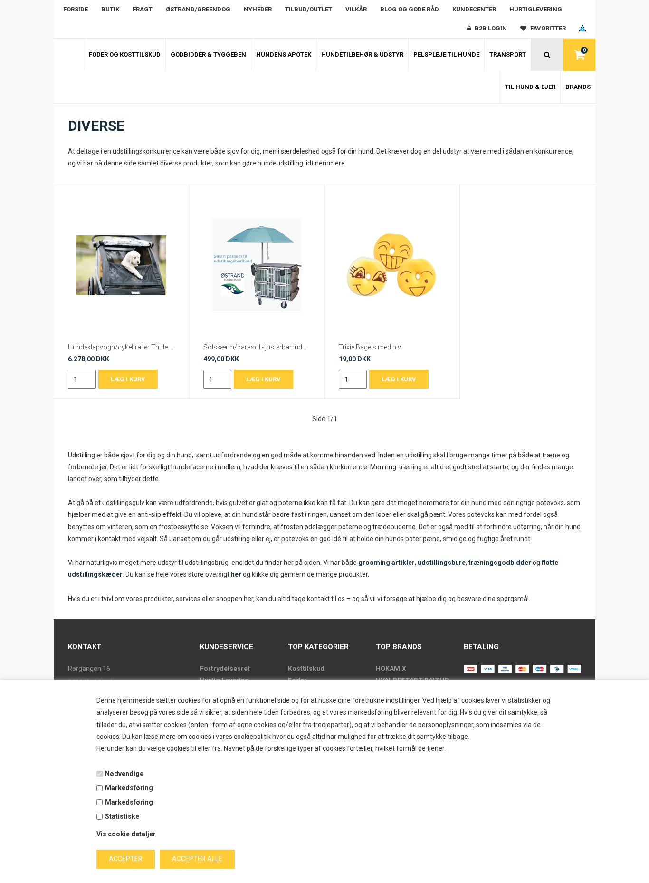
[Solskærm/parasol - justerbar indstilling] (256, 265)
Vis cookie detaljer (126, 834)
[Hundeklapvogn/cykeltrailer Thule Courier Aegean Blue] (121, 265)
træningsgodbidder (499, 562)
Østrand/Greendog (198, 9)
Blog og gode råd (409, 9)
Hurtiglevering (535, 9)
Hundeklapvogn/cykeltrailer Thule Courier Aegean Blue (121, 347)
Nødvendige (124, 773)
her (236, 574)
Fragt (143, 9)
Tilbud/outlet (308, 9)
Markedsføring (129, 788)
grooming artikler (386, 562)
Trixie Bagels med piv (370, 347)
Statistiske (122, 816)
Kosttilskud (306, 668)
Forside (75, 9)
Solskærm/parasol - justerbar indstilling (256, 347)
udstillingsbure (442, 562)
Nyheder (258, 9)
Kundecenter (474, 9)
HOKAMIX (391, 668)
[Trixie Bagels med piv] (392, 265)
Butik (110, 9)
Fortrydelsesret (225, 668)
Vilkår (356, 9)
